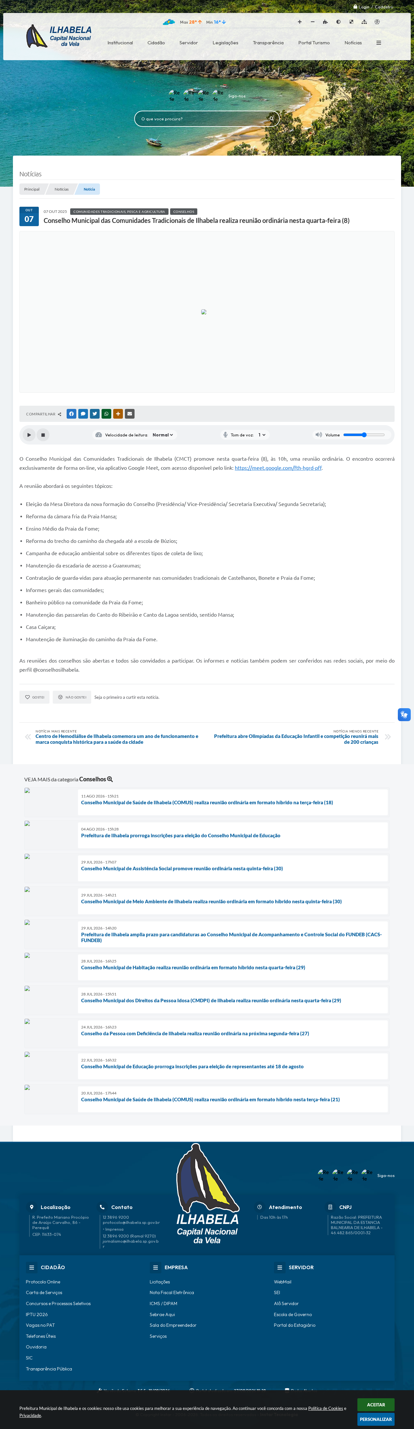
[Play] (29, 434)
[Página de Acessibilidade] (377, 22)
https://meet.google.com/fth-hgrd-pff (278, 468)
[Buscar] (272, 119)
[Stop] (43, 434)
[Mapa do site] (364, 22)
